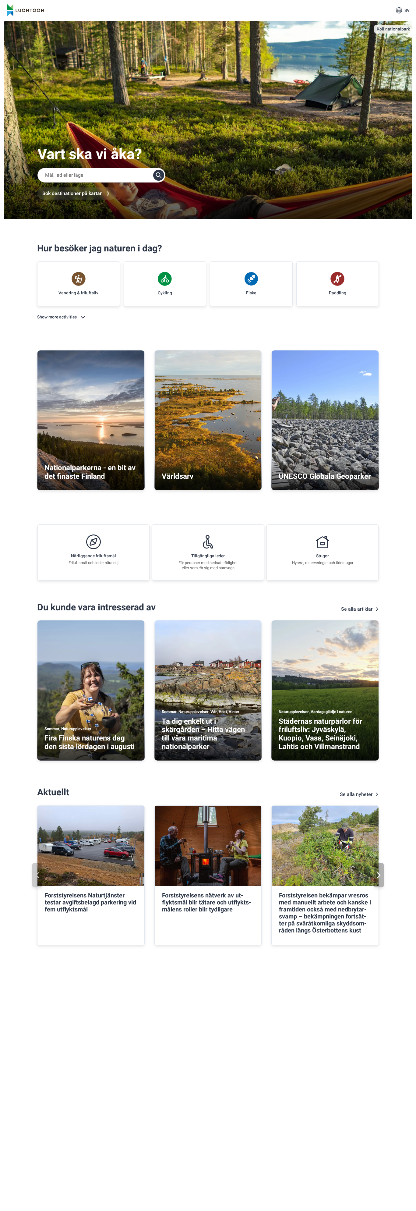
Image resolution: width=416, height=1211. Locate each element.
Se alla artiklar (357, 609)
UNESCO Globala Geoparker (325, 476)
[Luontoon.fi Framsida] (25, 10)
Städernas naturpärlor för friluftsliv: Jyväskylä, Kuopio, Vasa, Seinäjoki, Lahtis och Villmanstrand (320, 734)
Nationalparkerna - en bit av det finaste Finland (90, 472)
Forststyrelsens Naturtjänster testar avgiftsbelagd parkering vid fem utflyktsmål (90, 902)
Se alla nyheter (356, 794)
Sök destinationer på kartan (72, 193)
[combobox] (101, 175)
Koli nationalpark (393, 29)
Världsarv (177, 476)
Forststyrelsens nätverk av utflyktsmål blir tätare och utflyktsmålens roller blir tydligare (206, 902)
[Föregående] (37, 875)
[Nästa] (379, 875)
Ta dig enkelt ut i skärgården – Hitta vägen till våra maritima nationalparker (203, 734)
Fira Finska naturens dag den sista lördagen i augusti (89, 742)
